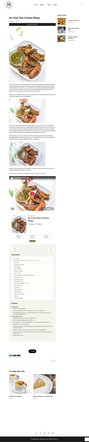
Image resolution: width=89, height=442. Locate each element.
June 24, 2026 (70, 22)
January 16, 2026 (71, 31)
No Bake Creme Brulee (15, 396)
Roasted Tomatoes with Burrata (73, 37)
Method (50, 250)
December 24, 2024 (71, 40)
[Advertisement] (67, 64)
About (49, 4)
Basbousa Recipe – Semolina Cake (43, 396)
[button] (51, 258)
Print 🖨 (32, 351)
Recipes (42, 4)
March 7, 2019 (35, 398)
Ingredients (14, 250)
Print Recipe (31, 224)
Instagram (43, 173)
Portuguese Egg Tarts (73, 20)
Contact (55, 4)
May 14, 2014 (11, 398)
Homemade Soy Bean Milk (73, 29)
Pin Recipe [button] (39, 224)
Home (35, 4)
